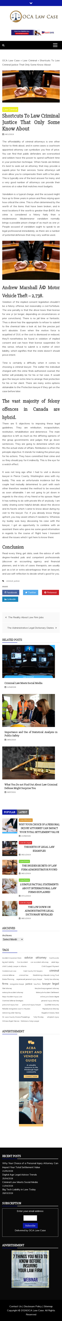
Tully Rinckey (38, 1017)
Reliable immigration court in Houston (16, 1009)
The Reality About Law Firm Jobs (26, 617)
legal (55, 983)
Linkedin (11, 599)
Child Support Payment (50, 966)
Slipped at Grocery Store (50, 1013)
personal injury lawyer (31, 1005)
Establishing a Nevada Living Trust (46, 975)
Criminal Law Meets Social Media (23, 683)
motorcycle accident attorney (12, 992)
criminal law (23, 975)
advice (28, 957)
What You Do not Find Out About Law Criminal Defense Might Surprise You (31, 786)
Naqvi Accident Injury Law (12, 997)
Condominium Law (9, 971)
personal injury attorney (50, 1001)
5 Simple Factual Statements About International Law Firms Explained (39, 888)
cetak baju (55, 962)
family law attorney (52, 979)
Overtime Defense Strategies (12, 1001)
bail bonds (54, 958)
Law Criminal (30, 60)
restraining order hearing (11, 1013)
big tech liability (8, 962)
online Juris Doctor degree (49, 997)
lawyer (46, 983)
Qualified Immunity (52, 1005)
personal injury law (10, 1005)
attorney (41, 957)
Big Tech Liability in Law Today (19, 1189)
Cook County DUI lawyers (32, 971)
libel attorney (7, 988)
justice (17, 581)
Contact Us (15, 1306)
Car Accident (22, 962)
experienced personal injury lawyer (29, 979)
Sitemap (48, 1306)
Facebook (11, 592)
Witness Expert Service (10, 1021)
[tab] (9, 812)
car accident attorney (39, 962)
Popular (9, 812)
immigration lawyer (17, 984)
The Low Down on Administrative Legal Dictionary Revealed (39, 910)
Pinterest (51, 592)
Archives (7, 935)
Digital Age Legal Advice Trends (19, 1174)
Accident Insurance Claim (11, 958)
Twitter (31, 592)
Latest (23, 812)
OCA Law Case (11, 60)
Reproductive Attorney (50, 1009)
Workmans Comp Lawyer (30, 1021)
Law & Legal (25, 842)
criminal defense (8, 975)
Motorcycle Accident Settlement (47, 992)
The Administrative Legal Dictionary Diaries (30, 627)
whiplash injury (53, 1017)
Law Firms (24, 861)
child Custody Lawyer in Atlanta (14, 966)
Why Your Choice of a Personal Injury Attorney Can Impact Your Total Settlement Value (39, 828)
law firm (37, 984)
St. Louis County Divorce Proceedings (16, 1017)
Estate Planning (8, 979)
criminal (9, 581)
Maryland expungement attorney (47, 988)
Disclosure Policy (33, 1306)
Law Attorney (26, 820)
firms (5, 983)
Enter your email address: (30, 1220)
